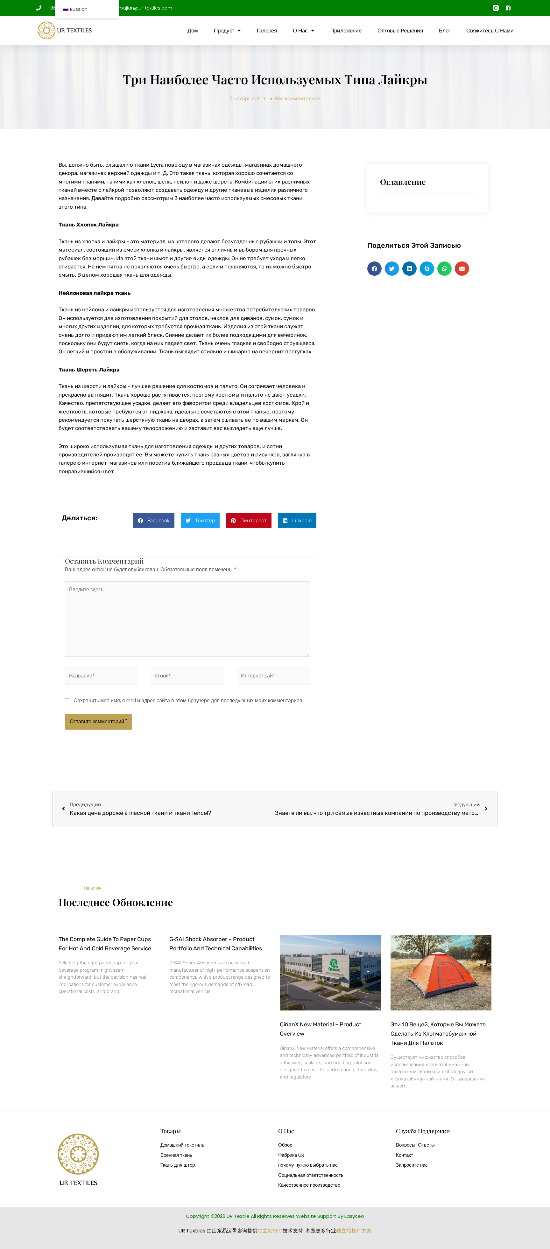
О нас (300, 30)
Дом (192, 30)
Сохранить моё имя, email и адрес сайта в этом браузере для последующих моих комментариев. (188, 700)
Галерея (267, 30)
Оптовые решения (400, 30)
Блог (444, 30)
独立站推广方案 (354, 1230)
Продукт (224, 30)
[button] (153, 520)
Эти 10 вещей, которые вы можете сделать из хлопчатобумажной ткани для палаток (438, 1033)
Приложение (346, 30)
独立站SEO (270, 1230)
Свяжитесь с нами (490, 30)
